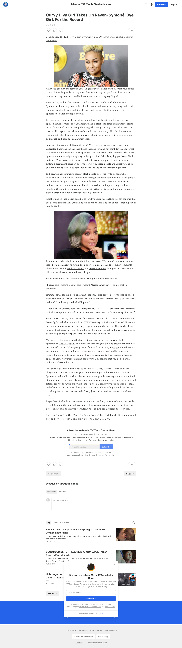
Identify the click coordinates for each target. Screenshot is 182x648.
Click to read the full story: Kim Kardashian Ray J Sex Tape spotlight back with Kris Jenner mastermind (78, 537)
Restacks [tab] (62, 491)
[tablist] (56, 491)
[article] (91, 537)
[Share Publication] (151, 4)
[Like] (48, 30)
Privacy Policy (110, 607)
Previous (55, 474)
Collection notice (110, 630)
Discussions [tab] (65, 522)
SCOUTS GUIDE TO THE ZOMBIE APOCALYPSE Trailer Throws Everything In (76, 553)
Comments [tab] (51, 491)
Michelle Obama (75, 268)
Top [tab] (48, 522)
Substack (78, 643)
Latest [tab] (55, 522)
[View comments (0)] (54, 30)
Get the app (103, 636)
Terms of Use (103, 604)
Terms (99, 630)
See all (51, 593)
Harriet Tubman (97, 268)
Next (128, 474)
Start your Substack (84, 636)
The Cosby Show (67, 344)
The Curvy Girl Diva (99, 419)
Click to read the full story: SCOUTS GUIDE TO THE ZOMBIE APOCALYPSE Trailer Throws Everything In (77, 559)
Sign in (174, 4)
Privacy (93, 630)
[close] (115, 564)
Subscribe (161, 4)
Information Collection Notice (90, 607)
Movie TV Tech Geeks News (69, 419)
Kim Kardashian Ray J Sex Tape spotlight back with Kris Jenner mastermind (77, 531)
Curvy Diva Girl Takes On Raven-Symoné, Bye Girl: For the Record (91, 415)
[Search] (146, 4)
